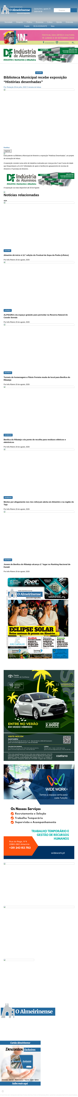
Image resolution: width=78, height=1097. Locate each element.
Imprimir (7, 151)
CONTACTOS (21, 1095)
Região (26, 26)
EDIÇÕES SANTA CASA (51, 1095)
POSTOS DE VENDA (8, 1095)
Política (29, 22)
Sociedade (8, 22)
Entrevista (69, 22)
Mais (52, 26)
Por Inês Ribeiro (9, 260)
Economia (39, 22)
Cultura (49, 22)
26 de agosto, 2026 (23, 260)
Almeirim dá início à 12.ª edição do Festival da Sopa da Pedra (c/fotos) (36, 255)
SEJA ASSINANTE (40, 26)
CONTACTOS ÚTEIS (34, 1095)
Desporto (19, 22)
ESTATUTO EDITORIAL (69, 1095)
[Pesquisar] (73, 10)
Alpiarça (7, 310)
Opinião (59, 22)
